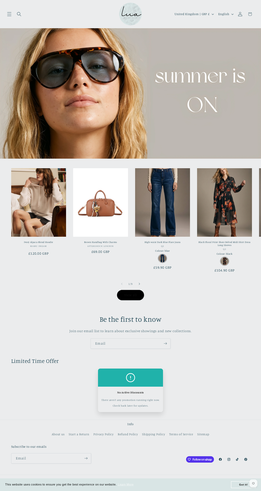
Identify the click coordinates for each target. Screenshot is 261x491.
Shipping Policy (153, 434)
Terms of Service (181, 434)
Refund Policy (128, 434)
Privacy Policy (103, 434)
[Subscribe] (165, 343)
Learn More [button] (126, 484)
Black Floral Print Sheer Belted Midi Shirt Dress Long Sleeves (225, 243)
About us (58, 434)
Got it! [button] (243, 484)
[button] (9, 14)
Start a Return (79, 434)
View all (130, 295)
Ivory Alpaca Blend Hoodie (38, 242)
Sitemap (203, 434)
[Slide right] (139, 284)
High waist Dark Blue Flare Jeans (163, 242)
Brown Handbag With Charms (100, 242)
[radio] (162, 258)
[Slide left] (122, 284)
